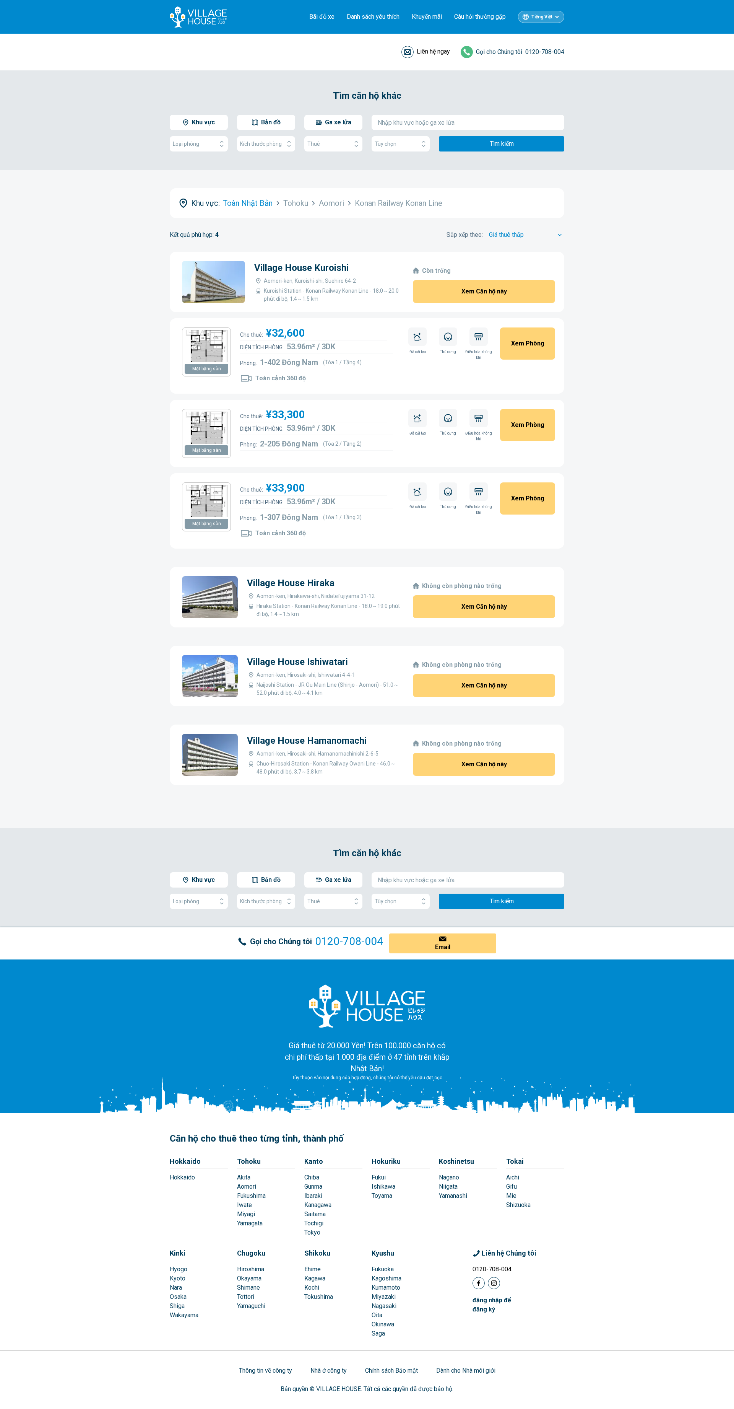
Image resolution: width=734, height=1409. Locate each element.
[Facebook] (479, 1283)
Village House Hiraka (291, 583)
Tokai (515, 1161)
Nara (176, 1287)
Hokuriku (386, 1161)
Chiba (311, 1177)
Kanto (313, 1161)
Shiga (177, 1306)
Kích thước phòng (261, 144)
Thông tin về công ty (265, 1370)
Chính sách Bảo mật (391, 1370)
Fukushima (251, 1195)
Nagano (449, 1177)
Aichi (512, 1177)
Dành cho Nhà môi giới (465, 1370)
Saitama (315, 1214)
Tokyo (312, 1232)
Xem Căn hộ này (484, 291)
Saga (378, 1333)
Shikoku (317, 1253)
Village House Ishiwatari (297, 661)
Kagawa (314, 1278)
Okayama (249, 1278)
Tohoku (249, 1161)
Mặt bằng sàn (206, 368)
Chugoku (251, 1253)
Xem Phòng (527, 343)
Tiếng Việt (541, 17)
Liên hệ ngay (433, 51)
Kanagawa (317, 1205)
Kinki (177, 1253)
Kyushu (383, 1253)
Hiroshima (250, 1269)
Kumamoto (386, 1287)
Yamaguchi (251, 1306)
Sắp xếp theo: (465, 234)
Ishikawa (383, 1186)
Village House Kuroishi (301, 267)
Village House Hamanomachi (307, 740)
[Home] (367, 1006)
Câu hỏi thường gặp (480, 16)
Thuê (313, 144)
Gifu (511, 1186)
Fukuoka (383, 1269)
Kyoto (177, 1278)
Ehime (312, 1269)
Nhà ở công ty (328, 1370)
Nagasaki (384, 1306)
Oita (377, 1315)
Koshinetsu (456, 1161)
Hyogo (178, 1269)
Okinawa (383, 1324)
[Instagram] (494, 1283)
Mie (511, 1195)
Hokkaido (185, 1161)
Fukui (379, 1177)
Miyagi (246, 1214)
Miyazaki (384, 1296)
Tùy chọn (385, 144)
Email (442, 947)
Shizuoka (518, 1205)
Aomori (246, 1186)
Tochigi (313, 1223)
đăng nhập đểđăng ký (492, 1305)
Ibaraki (313, 1195)
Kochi (311, 1287)
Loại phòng (186, 144)
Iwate (244, 1205)
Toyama (382, 1195)
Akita (243, 1177)
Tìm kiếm (502, 143)
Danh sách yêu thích (373, 16)
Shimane (248, 1287)
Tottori (245, 1296)
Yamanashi (453, 1195)
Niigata (448, 1186)
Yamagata (250, 1223)
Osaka (178, 1296)
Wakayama (184, 1315)
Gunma (313, 1186)
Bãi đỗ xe (322, 16)
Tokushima (318, 1296)
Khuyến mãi (427, 16)
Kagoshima (386, 1278)
